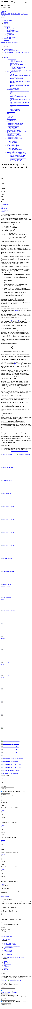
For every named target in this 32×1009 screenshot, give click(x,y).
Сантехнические (11, 119)
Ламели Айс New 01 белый (17, 156)
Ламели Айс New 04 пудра (17, 160)
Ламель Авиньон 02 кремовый (18, 155)
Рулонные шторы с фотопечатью (15, 124)
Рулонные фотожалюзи (13, 126)
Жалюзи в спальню (12, 148)
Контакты (6, 40)
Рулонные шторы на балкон (14, 140)
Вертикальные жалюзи (10, 943)
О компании (7, 26)
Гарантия (6, 971)
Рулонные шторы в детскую (14, 138)
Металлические (11, 116)
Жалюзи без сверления (13, 145)
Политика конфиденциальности (9, 957)
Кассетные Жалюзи (15, 110)
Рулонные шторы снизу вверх (15, 123)
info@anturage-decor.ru (6, 936)
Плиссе (6, 23)
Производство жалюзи (13, 31)
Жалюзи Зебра (10, 151)
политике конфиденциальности (9, 792)
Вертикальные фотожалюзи (17, 100)
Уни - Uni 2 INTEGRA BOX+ (11, 50)
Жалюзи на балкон (12, 144)
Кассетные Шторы (15, 109)
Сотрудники (10, 35)
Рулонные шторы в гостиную (14, 137)
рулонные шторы (15, 320)
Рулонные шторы (8, 20)
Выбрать (3, 810)
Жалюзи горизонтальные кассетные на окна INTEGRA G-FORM (20, 76)
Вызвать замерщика (6, 42)
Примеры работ (11, 28)
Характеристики (5, 204)
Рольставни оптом (12, 120)
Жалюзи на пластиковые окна (12, 946)
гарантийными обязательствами (19, 451)
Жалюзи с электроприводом (14, 149)
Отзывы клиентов (11, 30)
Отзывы (3, 211)
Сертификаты (10, 34)
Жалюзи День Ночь (12, 127)
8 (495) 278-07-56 (21, 376)
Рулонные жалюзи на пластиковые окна (20, 70)
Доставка (3, 206)
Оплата (3, 207)
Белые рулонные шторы (13, 134)
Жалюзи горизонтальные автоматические (16, 79)
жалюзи (7, 320)
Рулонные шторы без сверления (15, 147)
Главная (6, 46)
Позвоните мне (4, 993)
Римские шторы (11, 112)
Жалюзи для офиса (12, 142)
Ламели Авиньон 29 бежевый (18, 153)
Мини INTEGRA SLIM (16, 61)
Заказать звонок (16, 42)
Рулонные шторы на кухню (14, 135)
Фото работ (4, 208)
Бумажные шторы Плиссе (14, 128)
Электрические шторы (16, 68)
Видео (8, 27)
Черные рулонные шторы (13, 130)
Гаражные (9, 117)
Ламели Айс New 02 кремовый (18, 158)
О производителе (11, 37)
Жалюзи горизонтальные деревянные (20, 84)
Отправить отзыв (5, 794)
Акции (5, 961)
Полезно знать (7, 38)
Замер (5, 965)
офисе (16, 310)
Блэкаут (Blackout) (15, 66)
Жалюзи (6, 22)
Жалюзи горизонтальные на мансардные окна (17, 87)
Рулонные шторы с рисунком (17, 67)
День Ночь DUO (14, 63)
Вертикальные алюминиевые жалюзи (20, 99)
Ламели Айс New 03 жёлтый (17, 159)
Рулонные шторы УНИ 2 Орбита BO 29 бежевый (17, 52)
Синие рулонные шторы (13, 133)
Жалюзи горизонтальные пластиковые (20, 85)
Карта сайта (21, 957)
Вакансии (9, 33)
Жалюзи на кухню (12, 141)
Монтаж (6, 968)
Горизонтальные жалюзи (10, 944)
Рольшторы (13, 60)
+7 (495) (5, 14)
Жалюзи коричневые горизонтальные (17, 131)
